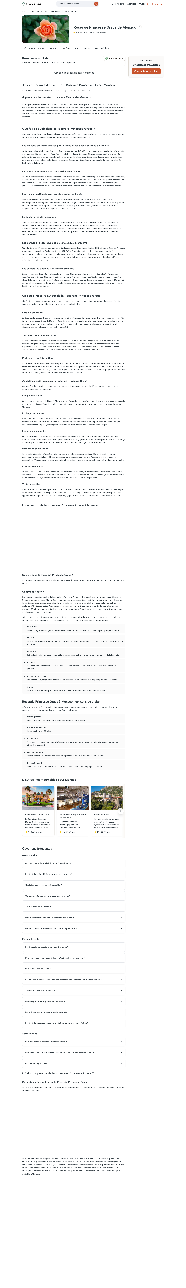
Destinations (118, 3)
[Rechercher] (96, 4)
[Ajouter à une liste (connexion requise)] (140, 27)
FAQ (96, 48)
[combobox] (75, 4)
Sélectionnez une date (147, 71)
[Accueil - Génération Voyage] (33, 4)
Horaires (42, 48)
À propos (54, 48)
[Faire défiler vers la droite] (121, 811)
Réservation (29, 48)
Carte (76, 48)
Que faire (66, 48)
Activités (131, 3)
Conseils (86, 48)
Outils (142, 3)
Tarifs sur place (116, 58)
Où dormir (106, 48)
